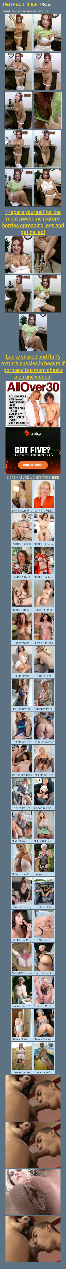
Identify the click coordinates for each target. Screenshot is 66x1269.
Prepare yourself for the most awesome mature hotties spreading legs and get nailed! (33, 221)
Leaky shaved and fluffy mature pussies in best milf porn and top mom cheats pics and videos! (33, 366)
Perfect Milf (27, 4)
